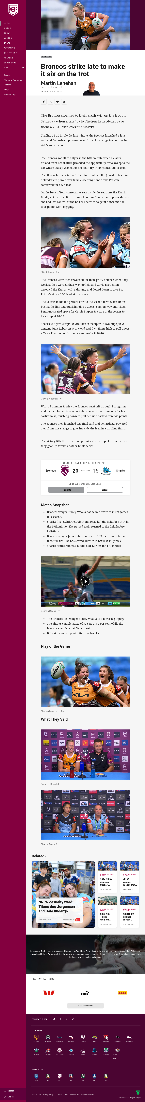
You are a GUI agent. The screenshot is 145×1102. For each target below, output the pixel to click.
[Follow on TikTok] (54, 1019)
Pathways (9, 48)
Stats (7, 43)
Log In (11, 1096)
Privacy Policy (48, 1094)
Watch (7, 28)
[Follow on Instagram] (73, 1019)
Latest (104, 489)
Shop (6, 89)
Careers (59, 1094)
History (7, 84)
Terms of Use (36, 1094)
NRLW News (46, 57)
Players (8, 58)
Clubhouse (10, 63)
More (7, 68)
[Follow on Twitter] (66, 1019)
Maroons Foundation (13, 80)
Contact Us (74, 1094)
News (7, 23)
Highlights (66, 489)
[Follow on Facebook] (60, 1019)
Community (10, 53)
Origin (7, 75)
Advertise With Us (87, 1094)
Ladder (8, 38)
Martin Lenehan (58, 83)
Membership (10, 94)
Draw (7, 33)
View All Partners (85, 1005)
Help (66, 1094)
